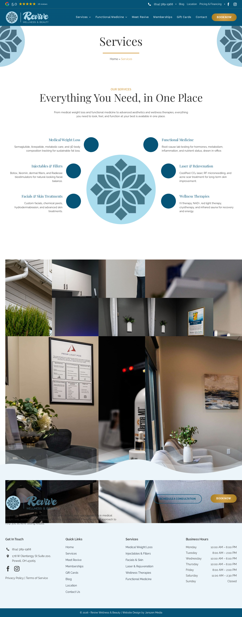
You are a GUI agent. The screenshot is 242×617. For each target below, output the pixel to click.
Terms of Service (37, 578)
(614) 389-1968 (163, 4)
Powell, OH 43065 (24, 561)
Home (114, 59)
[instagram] (235, 4)
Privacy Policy (14, 578)
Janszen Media (153, 612)
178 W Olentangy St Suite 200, (31, 556)
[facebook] (228, 4)
